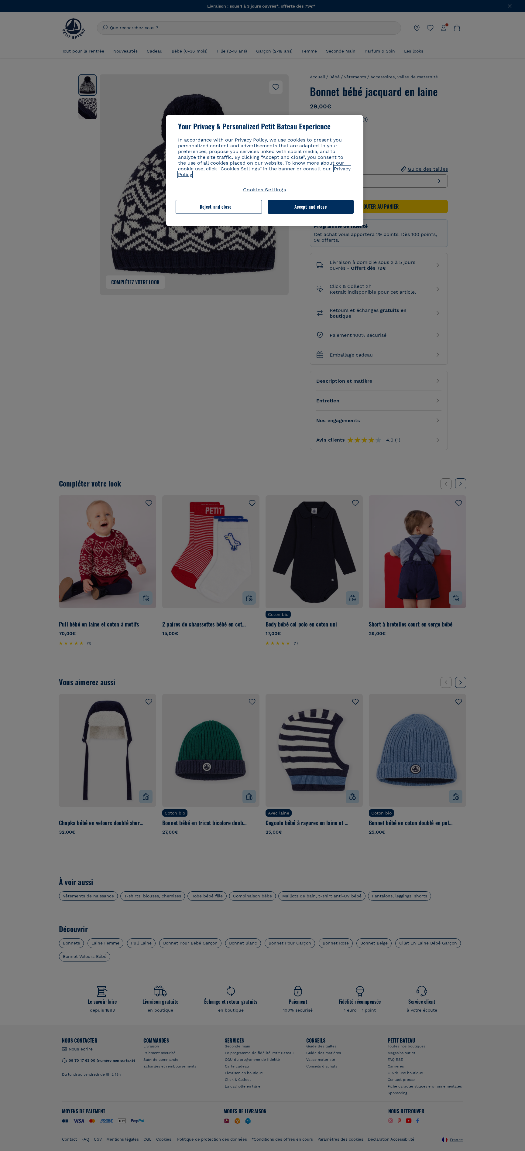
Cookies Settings (264, 190)
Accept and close (310, 206)
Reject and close (216, 206)
